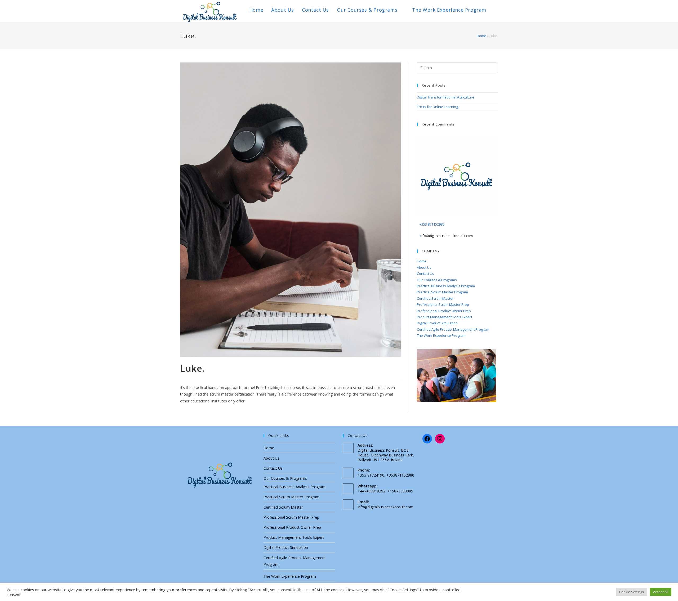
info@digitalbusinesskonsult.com (385, 506)
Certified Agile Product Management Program (453, 329)
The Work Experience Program (441, 335)
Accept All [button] (660, 591)
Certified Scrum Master (435, 298)
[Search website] (496, 10)
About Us (424, 267)
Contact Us (425, 273)
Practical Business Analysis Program (446, 286)
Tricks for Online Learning (437, 106)
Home (481, 35)
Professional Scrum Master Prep (443, 304)
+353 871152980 (432, 224)
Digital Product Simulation (437, 323)
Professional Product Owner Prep (444, 310)
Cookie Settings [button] (631, 591)
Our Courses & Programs (437, 279)
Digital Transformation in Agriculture (445, 97)
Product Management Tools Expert (444, 317)
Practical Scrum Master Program (442, 292)
